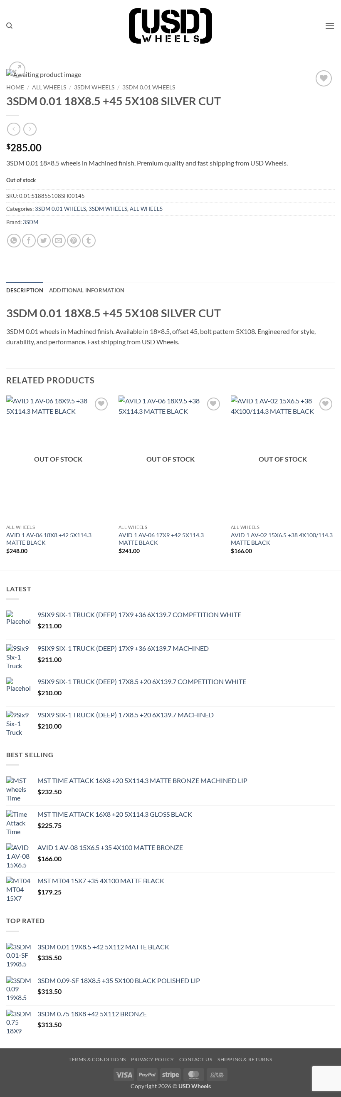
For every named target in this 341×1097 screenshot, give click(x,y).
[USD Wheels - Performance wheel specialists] (170, 25)
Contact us (195, 1059)
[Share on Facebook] (29, 240)
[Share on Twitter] (44, 240)
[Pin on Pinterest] (74, 240)
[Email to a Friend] (59, 240)
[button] (330, 25)
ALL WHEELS (49, 87)
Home (15, 87)
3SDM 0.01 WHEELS (148, 87)
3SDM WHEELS (94, 87)
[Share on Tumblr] (89, 240)
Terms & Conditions (97, 1059)
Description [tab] (24, 290)
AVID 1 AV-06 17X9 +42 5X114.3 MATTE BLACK (161, 538)
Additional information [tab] (87, 290)
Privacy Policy (152, 1059)
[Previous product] (29, 129)
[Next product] (13, 129)
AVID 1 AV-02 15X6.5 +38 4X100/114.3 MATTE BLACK (282, 538)
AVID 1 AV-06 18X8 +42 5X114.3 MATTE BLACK (48, 538)
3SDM (30, 222)
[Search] (9, 26)
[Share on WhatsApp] (14, 240)
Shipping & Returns (244, 1059)
